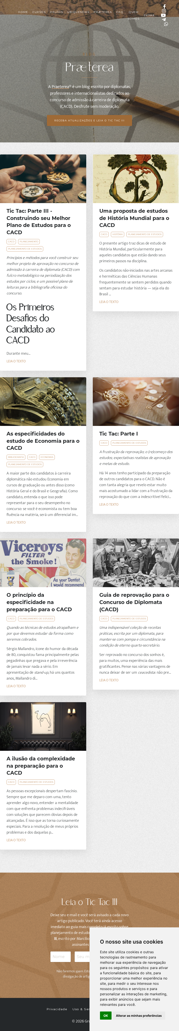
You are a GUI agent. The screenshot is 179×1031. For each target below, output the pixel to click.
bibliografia (16, 457)
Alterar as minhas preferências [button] (139, 1015)
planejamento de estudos (25, 248)
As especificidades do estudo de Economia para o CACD (43, 440)
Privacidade (56, 1009)
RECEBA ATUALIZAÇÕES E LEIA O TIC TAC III (89, 120)
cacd (11, 241)
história (117, 234)
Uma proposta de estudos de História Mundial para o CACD (134, 218)
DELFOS (56, 12)
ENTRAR (149, 15)
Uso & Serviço (84, 1009)
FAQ (119, 12)
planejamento (29, 241)
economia (47, 457)
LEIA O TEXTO (16, 361)
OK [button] (105, 1015)
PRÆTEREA (103, 12)
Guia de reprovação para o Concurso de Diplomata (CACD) (134, 602)
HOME (23, 12)
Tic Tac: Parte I (118, 433)
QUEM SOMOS (134, 15)
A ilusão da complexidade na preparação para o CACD (41, 765)
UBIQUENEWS (78, 12)
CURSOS (39, 12)
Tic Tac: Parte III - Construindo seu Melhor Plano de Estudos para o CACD (39, 222)
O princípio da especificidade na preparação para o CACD (39, 602)
